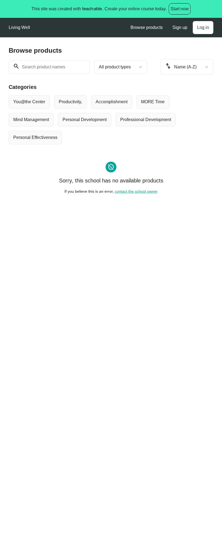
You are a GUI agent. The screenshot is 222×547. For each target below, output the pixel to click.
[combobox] (120, 67)
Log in (203, 27)
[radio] (29, 102)
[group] (111, 119)
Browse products (146, 27)
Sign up (179, 27)
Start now (180, 8)
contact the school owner (136, 191)
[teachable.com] (91, 9)
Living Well (19, 27)
